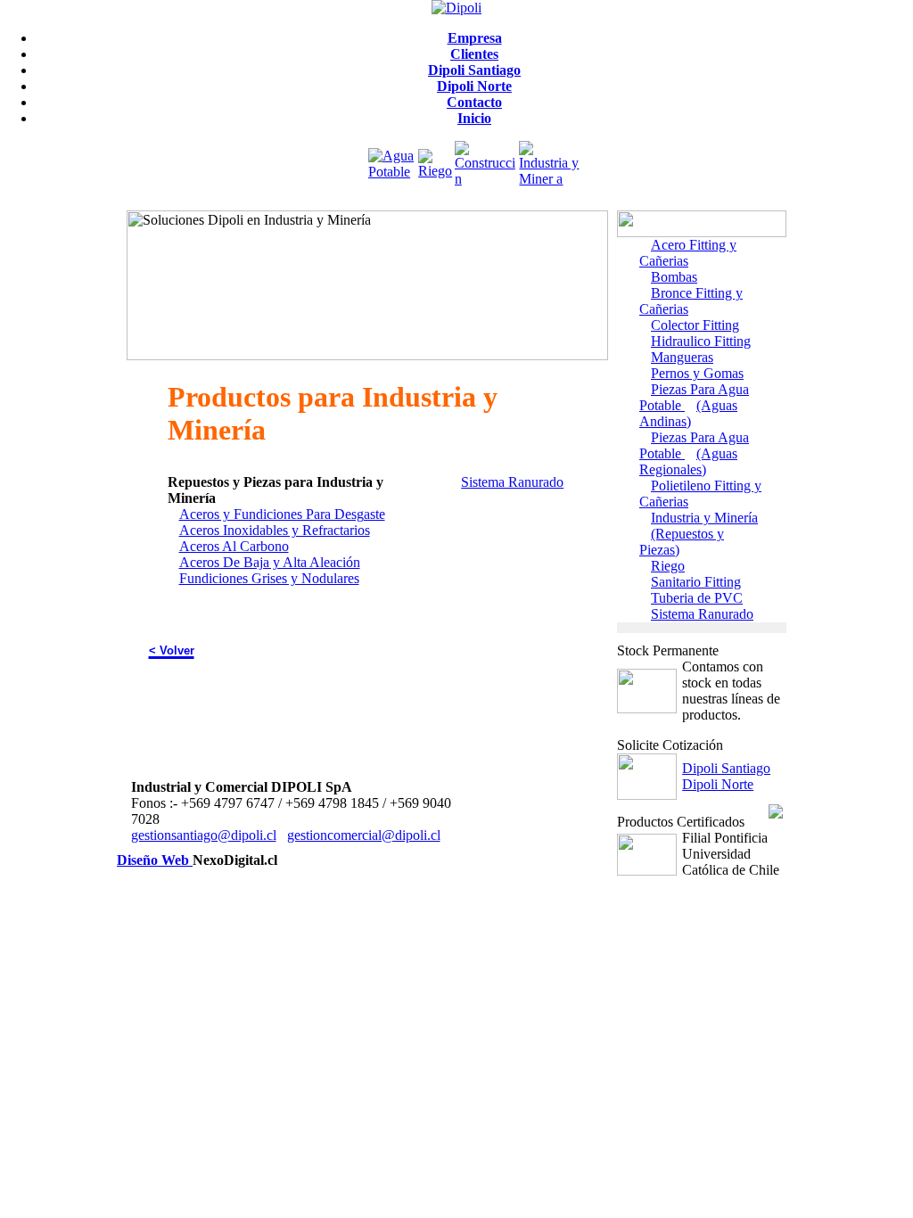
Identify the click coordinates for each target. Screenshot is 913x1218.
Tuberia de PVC (697, 597)
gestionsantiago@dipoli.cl (203, 835)
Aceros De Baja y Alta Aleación (269, 562)
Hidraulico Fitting (701, 341)
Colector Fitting (695, 325)
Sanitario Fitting (696, 581)
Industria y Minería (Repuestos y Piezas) (698, 533)
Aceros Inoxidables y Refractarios (274, 530)
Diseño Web (155, 860)
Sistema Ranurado (512, 482)
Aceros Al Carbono (234, 546)
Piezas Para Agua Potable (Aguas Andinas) (694, 405)
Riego (668, 565)
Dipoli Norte (717, 784)
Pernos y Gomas (697, 373)
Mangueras (682, 357)
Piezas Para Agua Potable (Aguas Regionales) (694, 453)
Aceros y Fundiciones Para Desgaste (282, 514)
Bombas (674, 276)
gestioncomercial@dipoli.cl (363, 835)
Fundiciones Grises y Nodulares (269, 578)
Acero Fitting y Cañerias (687, 252)
